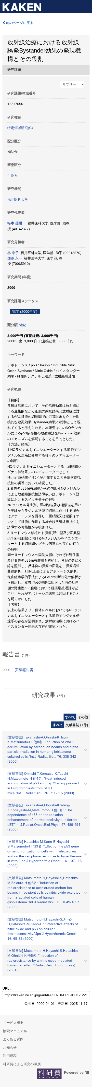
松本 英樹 (14, 223)
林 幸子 (13, 253)
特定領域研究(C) (20, 128)
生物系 (12, 176)
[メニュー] (86, 5)
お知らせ (10, 1048)
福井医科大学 (17, 200)
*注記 (22, 325)
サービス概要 (13, 1023)
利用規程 (10, 1056)
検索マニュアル (15, 1031)
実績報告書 (24, 670)
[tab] (48, 695)
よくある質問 (13, 1039)
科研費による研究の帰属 (22, 1064)
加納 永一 (14, 258)
